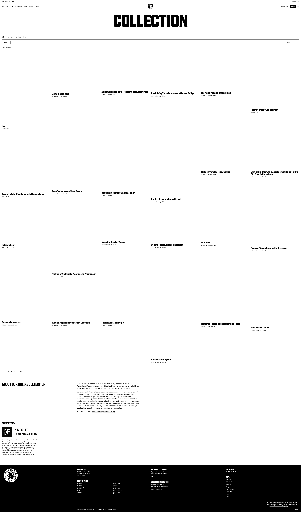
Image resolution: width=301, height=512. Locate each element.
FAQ (227, 494)
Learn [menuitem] (25, 6)
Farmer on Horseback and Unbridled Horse (220, 324)
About (228, 479)
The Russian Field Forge (113, 323)
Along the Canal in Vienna (113, 242)
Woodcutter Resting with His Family (118, 193)
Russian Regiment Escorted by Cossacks (71, 323)
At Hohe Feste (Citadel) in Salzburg (167, 245)
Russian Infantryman (161, 359)
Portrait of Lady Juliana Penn (264, 110)
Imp (3, 126)
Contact (228, 491)
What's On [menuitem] (9, 6)
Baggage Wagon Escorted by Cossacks (269, 248)
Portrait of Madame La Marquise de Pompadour (74, 274)
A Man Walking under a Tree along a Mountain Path (125, 92)
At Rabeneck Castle (260, 327)
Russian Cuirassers (11, 322)
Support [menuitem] (31, 6)
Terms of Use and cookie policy (279, 506)
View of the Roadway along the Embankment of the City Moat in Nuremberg (274, 173)
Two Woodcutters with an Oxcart (67, 191)
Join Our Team (230, 482)
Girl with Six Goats (60, 94)
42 (21, 371)
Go (297, 37)
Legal (227, 496)
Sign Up (153, 476)
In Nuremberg (8, 245)
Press (227, 484)
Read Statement (156, 489)
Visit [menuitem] (3, 6)
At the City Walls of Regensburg (215, 172)
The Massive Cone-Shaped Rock (216, 93)
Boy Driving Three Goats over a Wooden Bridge (172, 93)
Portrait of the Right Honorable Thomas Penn (23, 194)
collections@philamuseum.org (103, 412)
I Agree (295, 509)
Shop (37, 6)
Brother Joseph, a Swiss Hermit (166, 199)
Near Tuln (205, 242)
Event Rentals (230, 489)
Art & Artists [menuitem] (18, 6)
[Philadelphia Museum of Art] (150, 6)
